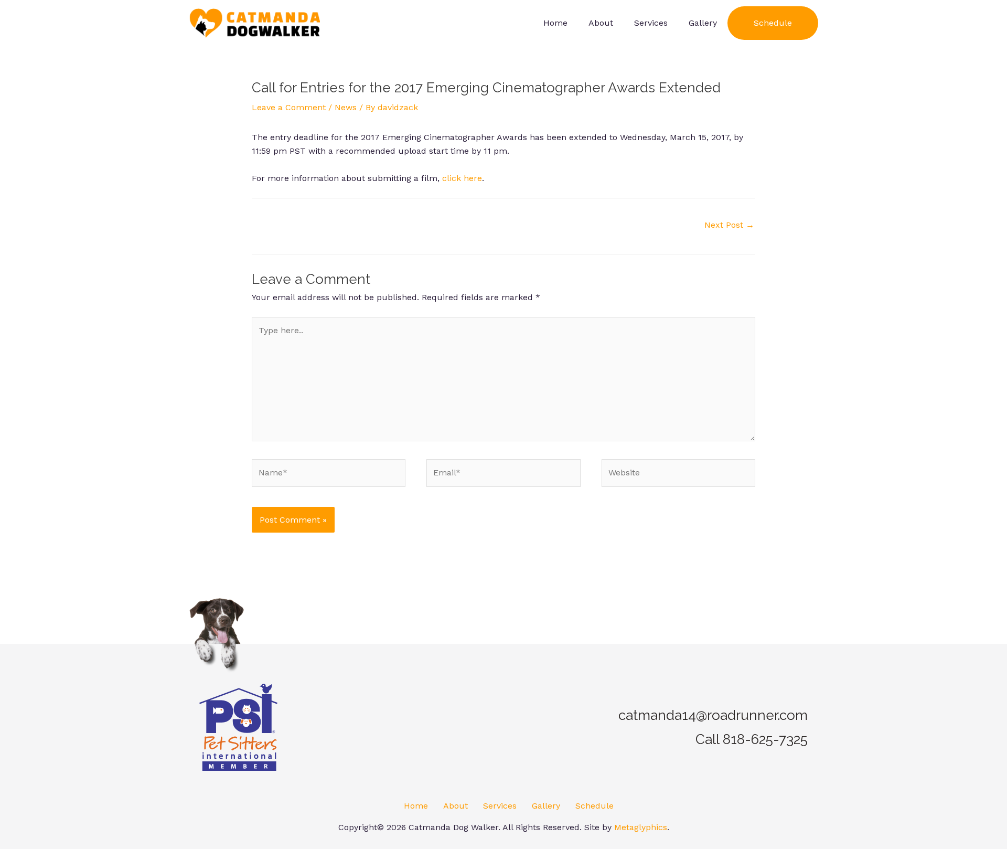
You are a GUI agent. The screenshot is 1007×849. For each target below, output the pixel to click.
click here (462, 178)
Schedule (594, 806)
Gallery (546, 806)
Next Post (729, 225)
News (346, 107)
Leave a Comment (289, 107)
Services (500, 806)
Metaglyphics (640, 827)
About (455, 806)
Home (416, 806)
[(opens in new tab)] (238, 726)
